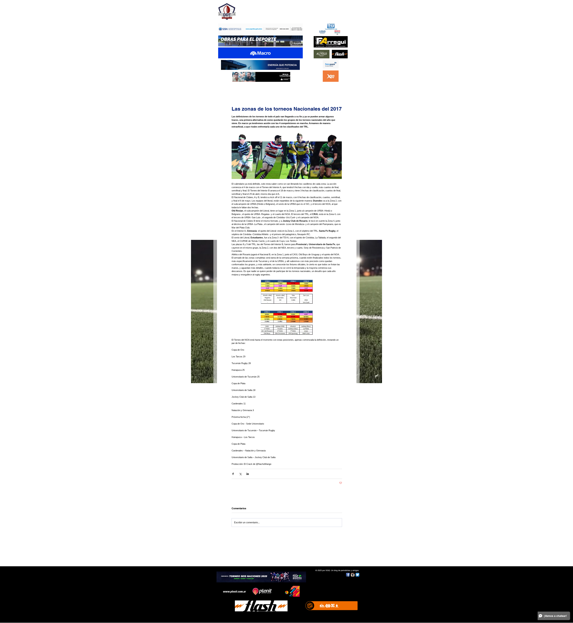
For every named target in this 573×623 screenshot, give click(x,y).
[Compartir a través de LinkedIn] (247, 473)
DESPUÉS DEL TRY (258, 10)
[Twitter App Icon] (357, 575)
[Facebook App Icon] (348, 575)
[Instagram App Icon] (353, 575)
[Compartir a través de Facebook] (233, 473)
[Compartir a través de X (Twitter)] (240, 473)
